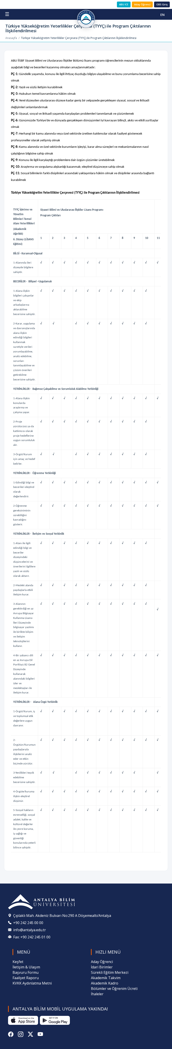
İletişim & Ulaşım (26, 967)
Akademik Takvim (105, 977)
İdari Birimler (102, 967)
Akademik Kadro (104, 983)
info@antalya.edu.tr (29, 929)
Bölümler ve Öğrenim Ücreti (114, 988)
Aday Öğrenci (142, 4)
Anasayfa (11, 38)
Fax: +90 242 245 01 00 (31, 937)
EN (162, 15)
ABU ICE (123, 4)
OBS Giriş (162, 4)
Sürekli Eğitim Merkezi (109, 972)
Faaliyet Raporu (26, 977)
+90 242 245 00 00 (28, 922)
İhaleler (97, 993)
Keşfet (18, 961)
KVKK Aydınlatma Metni (32, 983)
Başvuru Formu (26, 972)
